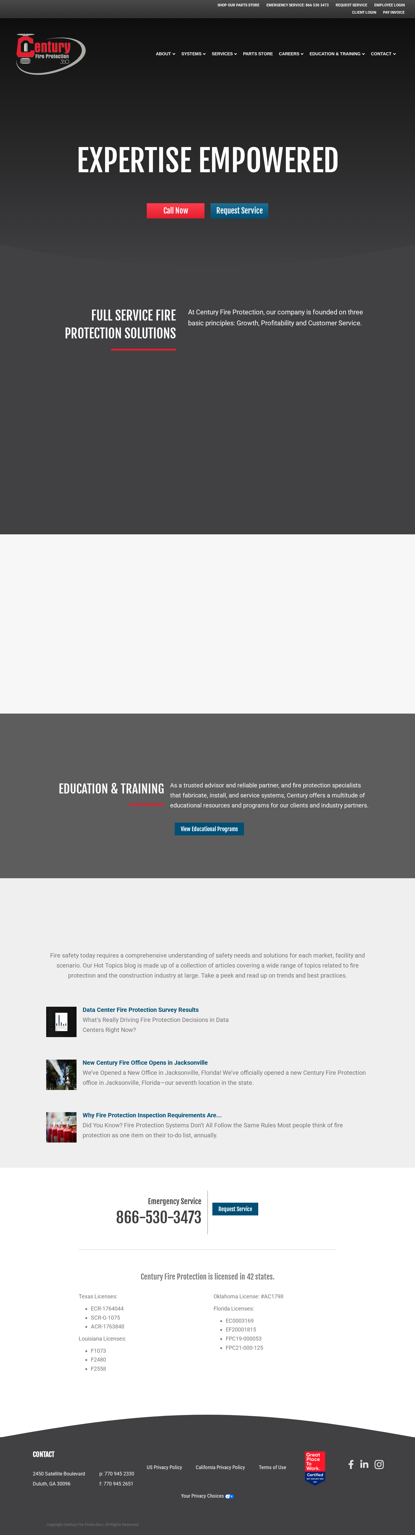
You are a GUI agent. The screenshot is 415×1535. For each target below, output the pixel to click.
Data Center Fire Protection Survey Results (141, 1009)
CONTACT (381, 53)
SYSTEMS (191, 53)
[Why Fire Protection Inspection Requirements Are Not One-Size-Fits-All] (61, 1127)
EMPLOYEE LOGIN (389, 5)
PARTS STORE (258, 53)
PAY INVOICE (394, 12)
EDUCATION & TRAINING (335, 53)
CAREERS (289, 53)
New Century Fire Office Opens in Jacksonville (145, 1062)
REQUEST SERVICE (351, 5)
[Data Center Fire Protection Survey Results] (61, 1021)
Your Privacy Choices (203, 1496)
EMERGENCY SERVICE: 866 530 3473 (297, 5)
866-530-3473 (158, 1217)
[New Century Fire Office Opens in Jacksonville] (61, 1074)
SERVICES (222, 53)
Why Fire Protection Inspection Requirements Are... (152, 1115)
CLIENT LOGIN (364, 12)
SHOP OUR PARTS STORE (238, 5)
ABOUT (163, 53)
